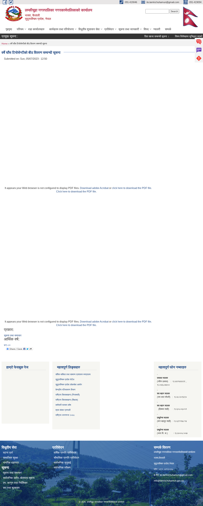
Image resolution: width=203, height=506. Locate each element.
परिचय (20, 29)
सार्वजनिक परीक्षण (62, 467)
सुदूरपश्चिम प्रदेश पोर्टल (65, 379)
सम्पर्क (168, 29)
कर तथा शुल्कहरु (11, 487)
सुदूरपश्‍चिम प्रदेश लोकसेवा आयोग (69, 384)
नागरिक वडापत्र (11, 462)
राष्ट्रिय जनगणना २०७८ (65, 415)
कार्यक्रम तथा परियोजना (61, 29)
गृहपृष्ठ (9, 29)
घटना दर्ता (8, 452)
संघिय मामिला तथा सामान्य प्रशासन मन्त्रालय (73, 374)
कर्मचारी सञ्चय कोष (63, 405)
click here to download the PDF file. (132, 188)
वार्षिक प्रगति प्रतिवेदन (65, 452)
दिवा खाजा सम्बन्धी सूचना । (151, 36)
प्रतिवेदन (109, 29)
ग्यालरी (156, 29)
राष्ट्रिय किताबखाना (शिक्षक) (67, 400)
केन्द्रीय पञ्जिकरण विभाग (65, 389)
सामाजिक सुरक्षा (10, 457)
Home (5, 43)
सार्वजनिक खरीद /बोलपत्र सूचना (19, 477)
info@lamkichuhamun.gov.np (169, 480)
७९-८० (7, 345)
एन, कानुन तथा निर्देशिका (15, 482)
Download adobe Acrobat (94, 188)
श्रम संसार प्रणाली (63, 410)
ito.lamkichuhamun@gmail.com (176, 475)
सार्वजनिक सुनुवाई (62, 462)
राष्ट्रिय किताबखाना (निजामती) (68, 394)
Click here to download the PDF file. (76, 191)
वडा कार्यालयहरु (36, 29)
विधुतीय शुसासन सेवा (89, 29)
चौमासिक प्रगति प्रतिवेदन (66, 457)
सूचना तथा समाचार (12, 335)
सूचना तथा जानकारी (128, 29)
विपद (146, 29)
